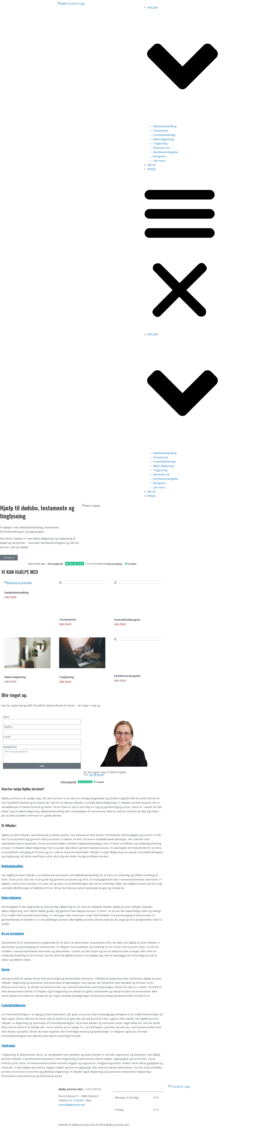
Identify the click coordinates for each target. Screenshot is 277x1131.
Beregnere (159, 156)
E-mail (7, 737)
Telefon (7, 727)
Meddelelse (10, 747)
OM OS (151, 165)
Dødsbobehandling (165, 126)
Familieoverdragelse (165, 152)
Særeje (5, 969)
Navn (6, 716)
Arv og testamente (12, 933)
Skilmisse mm (161, 147)
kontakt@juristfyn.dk (71, 1104)
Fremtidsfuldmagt (164, 135)
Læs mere (10, 596)
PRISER (151, 169)
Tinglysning (160, 143)
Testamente (160, 130)
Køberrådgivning (163, 139)
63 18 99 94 (96, 774)
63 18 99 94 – (77, 1100)
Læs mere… (160, 160)
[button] (179, 252)
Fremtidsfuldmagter (13, 1005)
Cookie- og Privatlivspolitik (75, 1111)
